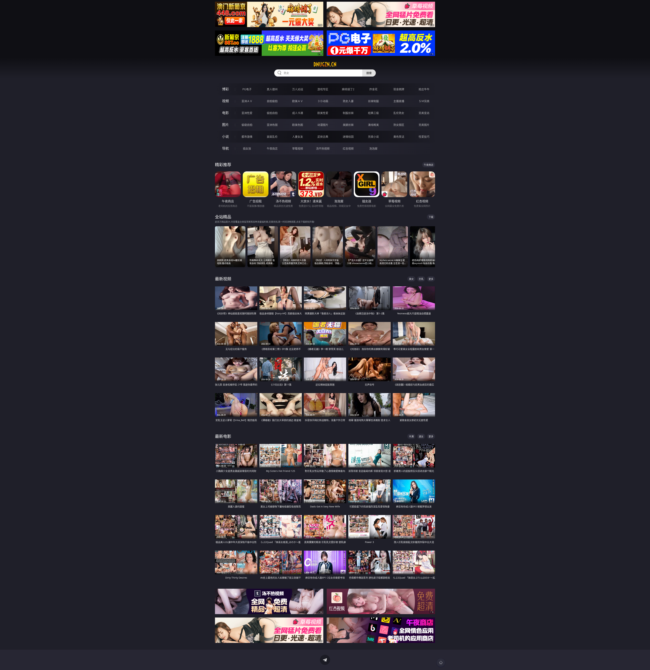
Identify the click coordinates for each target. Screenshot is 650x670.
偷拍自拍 (272, 113)
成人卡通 (297, 113)
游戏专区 (322, 89)
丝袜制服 (373, 101)
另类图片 (424, 125)
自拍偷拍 (272, 101)
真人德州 (272, 89)
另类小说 (373, 137)
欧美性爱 (322, 113)
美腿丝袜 (348, 125)
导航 (225, 148)
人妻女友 (297, 137)
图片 (225, 124)
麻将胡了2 (348, 89)
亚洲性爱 (247, 113)
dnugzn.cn (325, 64)
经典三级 (373, 113)
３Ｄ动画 (322, 101)
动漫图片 (322, 125)
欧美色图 (297, 125)
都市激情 (247, 137)
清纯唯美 (373, 125)
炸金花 (373, 89)
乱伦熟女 (398, 113)
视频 (225, 101)
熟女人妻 (348, 101)
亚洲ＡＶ (247, 101)
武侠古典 (322, 137)
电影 (225, 113)
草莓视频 (297, 148)
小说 (225, 136)
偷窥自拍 (247, 125)
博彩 (225, 89)
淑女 (421, 436)
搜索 (369, 73)
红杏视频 (348, 148)
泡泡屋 (373, 148)
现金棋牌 (398, 89)
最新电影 (223, 436)
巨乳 (421, 278)
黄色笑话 (398, 137)
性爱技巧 (424, 137)
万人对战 (297, 89)
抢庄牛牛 (424, 89)
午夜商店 (272, 148)
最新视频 (223, 278)
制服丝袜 (348, 113)
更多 (431, 278)
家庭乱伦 (272, 137)
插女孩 (247, 148)
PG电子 (247, 89)
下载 (431, 216)
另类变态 (424, 113)
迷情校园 (348, 137)
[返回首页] (441, 662)
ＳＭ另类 (424, 101)
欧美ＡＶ (297, 101)
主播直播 (398, 101)
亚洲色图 (272, 125)
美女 (411, 278)
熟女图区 (398, 125)
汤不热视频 (323, 148)
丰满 (411, 436)
